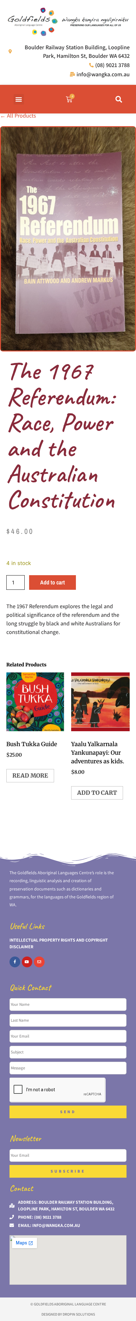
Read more (30, 775)
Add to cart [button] (97, 792)
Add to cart (52, 582)
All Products (18, 115)
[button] (19, 99)
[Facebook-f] (14, 962)
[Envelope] (39, 962)
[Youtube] (27, 962)
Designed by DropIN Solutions (68, 1314)
